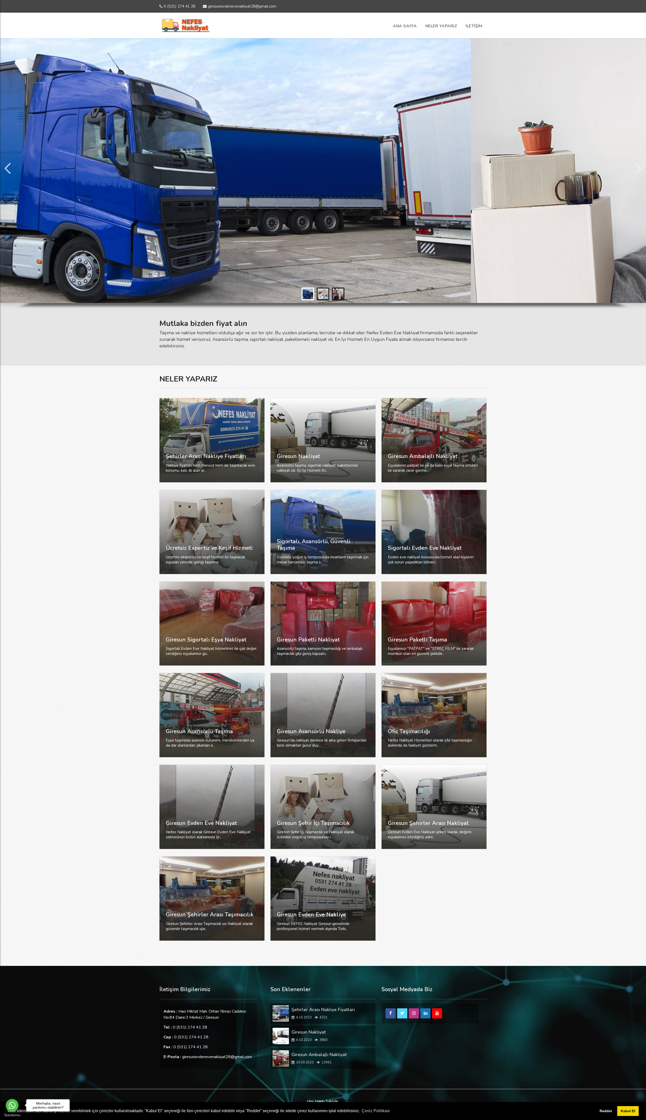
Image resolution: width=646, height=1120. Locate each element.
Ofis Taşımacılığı (409, 731)
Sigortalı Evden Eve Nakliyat (425, 548)
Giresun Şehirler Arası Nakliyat (428, 823)
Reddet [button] (606, 1111)
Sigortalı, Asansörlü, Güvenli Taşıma (313, 545)
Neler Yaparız (441, 26)
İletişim (474, 26)
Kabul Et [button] (628, 1111)
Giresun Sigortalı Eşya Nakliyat (206, 640)
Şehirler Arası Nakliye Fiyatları (206, 456)
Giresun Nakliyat (298, 456)
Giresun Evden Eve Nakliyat (201, 823)
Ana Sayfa (405, 26)
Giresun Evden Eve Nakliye (311, 914)
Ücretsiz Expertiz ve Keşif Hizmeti (209, 548)
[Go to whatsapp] (12, 1105)
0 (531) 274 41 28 (179, 6)
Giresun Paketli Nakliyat (308, 640)
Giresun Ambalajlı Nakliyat (422, 456)
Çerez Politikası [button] (376, 1111)
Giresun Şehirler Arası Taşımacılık (210, 914)
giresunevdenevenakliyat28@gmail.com (242, 6)
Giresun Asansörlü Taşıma (199, 731)
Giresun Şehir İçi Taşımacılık (313, 823)
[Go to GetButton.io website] (12, 1114)
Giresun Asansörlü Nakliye (311, 731)
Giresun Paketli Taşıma (417, 640)
